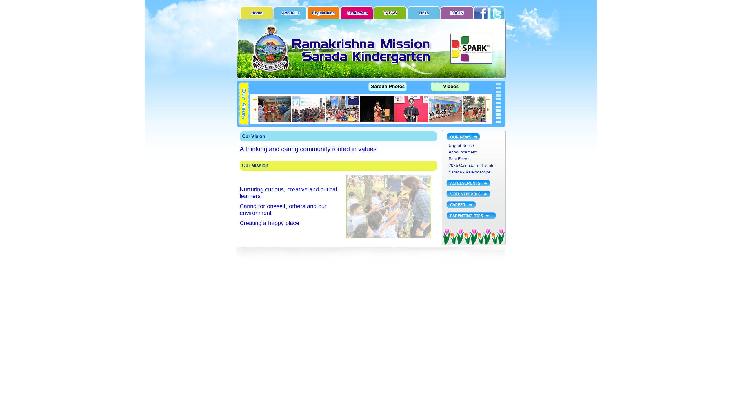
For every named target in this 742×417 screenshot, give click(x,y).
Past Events (459, 158)
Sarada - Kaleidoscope (469, 172)
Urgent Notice (461, 145)
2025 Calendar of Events (471, 165)
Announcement (463, 152)
